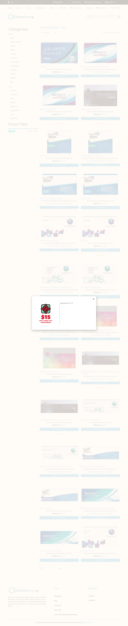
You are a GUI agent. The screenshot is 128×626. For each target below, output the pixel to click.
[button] (93, 299)
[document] (64, 313)
